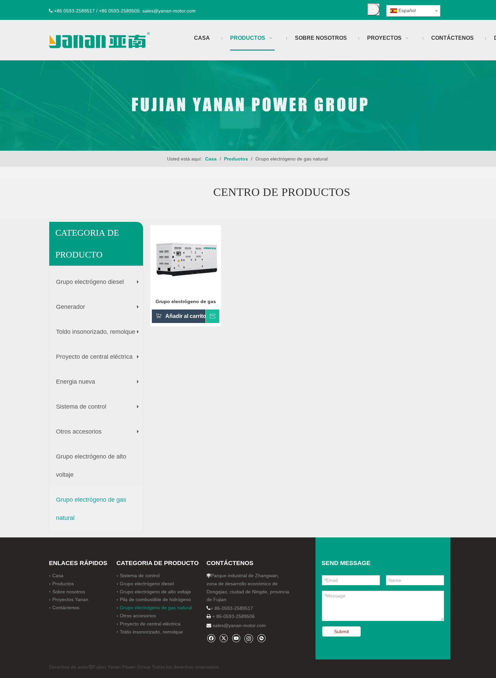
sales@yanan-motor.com (239, 625)
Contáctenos (65, 607)
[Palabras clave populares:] (373, 9)
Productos (63, 583)
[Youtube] (236, 638)
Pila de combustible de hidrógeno (155, 599)
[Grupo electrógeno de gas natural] (185, 260)
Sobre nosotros (68, 591)
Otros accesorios (99, 434)
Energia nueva (99, 384)
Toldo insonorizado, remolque (99, 334)
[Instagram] (248, 638)
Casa (57, 575)
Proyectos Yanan (70, 599)
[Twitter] (223, 638)
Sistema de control (99, 409)
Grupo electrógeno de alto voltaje (91, 465)
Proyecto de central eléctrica (99, 359)
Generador (99, 309)
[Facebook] (211, 638)
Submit (341, 631)
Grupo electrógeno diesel (99, 284)
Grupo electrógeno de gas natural (91, 508)
